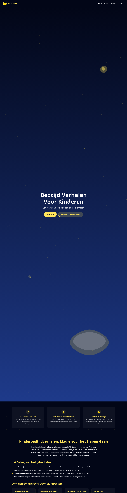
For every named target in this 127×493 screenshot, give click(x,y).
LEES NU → (50, 214)
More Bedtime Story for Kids (70, 214)
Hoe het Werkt (103, 3)
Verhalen (113, 3)
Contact (121, 3)
